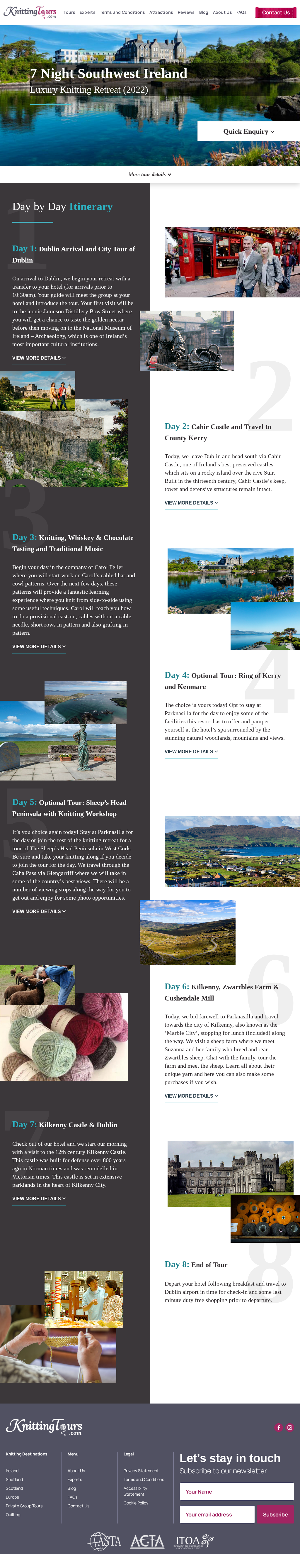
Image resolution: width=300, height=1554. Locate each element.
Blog (204, 12)
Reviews (186, 12)
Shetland (14, 1479)
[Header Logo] (30, 12)
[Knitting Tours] (44, 1427)
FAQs (241, 12)
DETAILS (37, 358)
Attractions (161, 12)
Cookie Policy (136, 1503)
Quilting (13, 1514)
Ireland (12, 1470)
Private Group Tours (24, 1506)
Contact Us (276, 12)
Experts (88, 12)
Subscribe (275, 1514)
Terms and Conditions (122, 12)
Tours (69, 12)
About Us (222, 12)
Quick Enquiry (246, 131)
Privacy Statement (141, 1470)
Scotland (14, 1488)
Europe (12, 1497)
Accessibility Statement (135, 1491)
